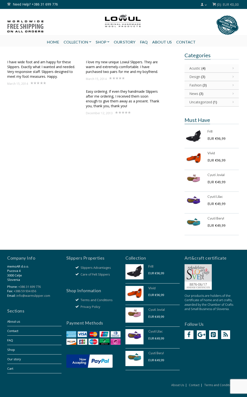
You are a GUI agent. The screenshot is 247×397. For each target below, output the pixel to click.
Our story (14, 359)
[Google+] (201, 334)
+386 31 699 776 (29, 286)
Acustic (194, 68)
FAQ (10, 340)
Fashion (195, 85)
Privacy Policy (90, 307)
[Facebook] (189, 334)
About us (13, 321)
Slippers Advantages (96, 267)
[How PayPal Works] (89, 361)
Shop (11, 349)
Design (194, 76)
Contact (12, 331)
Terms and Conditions (97, 300)
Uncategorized (200, 102)
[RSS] (225, 334)
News (193, 93)
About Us (177, 385)
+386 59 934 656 (25, 291)
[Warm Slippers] (123, 21)
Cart (10, 368)
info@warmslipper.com (33, 295)
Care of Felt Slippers (95, 274)
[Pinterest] (213, 334)
